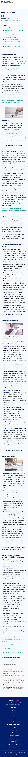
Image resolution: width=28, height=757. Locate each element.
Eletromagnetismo (14, 735)
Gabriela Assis (5, 18)
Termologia (14, 730)
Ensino (14, 715)
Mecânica (14, 727)
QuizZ (13, 721)
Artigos (14, 718)
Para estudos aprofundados (12, 44)
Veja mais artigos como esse (14, 652)
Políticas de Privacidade (14, 744)
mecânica (13, 153)
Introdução (8, 28)
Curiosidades (14, 713)
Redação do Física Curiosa (13, 69)
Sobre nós (14, 741)
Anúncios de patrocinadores (12, 46)
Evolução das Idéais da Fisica (10, 645)
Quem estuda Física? (10, 37)
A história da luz (6, 648)
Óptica (14, 732)
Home (14, 710)
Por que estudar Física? (11, 35)
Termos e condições (14, 747)
